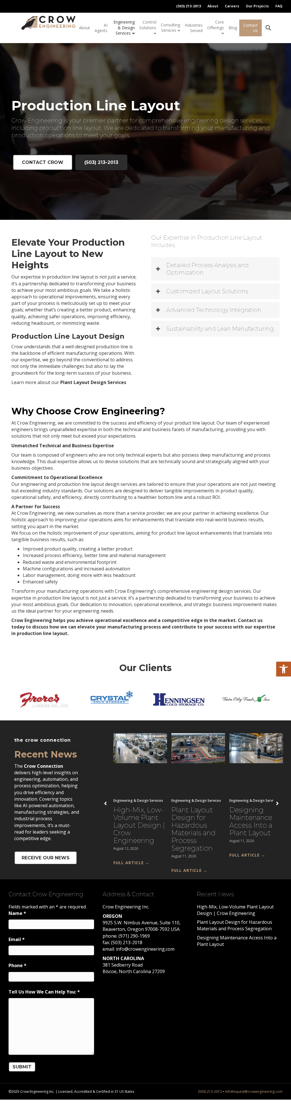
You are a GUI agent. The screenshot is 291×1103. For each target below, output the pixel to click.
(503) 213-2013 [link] (188, 6)
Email (17, 939)
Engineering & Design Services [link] (124, 27)
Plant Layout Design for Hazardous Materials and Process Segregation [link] (193, 829)
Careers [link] (232, 6)
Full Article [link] (131, 862)
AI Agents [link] (101, 27)
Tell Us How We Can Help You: (44, 992)
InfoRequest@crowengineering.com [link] (253, 1091)
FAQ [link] (278, 6)
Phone (17, 965)
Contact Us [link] (250, 27)
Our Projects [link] (257, 6)
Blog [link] (232, 27)
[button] (106, 803)
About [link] (212, 6)
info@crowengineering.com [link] (145, 949)
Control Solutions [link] (147, 24)
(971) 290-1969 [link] (134, 936)
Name (17, 913)
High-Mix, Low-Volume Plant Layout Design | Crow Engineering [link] (139, 825)
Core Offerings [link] (215, 24)
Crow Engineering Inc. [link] (126, 907)
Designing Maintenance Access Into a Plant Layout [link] (250, 821)
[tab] (215, 269)
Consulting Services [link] (170, 27)
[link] (283, 669)
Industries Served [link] (194, 27)
